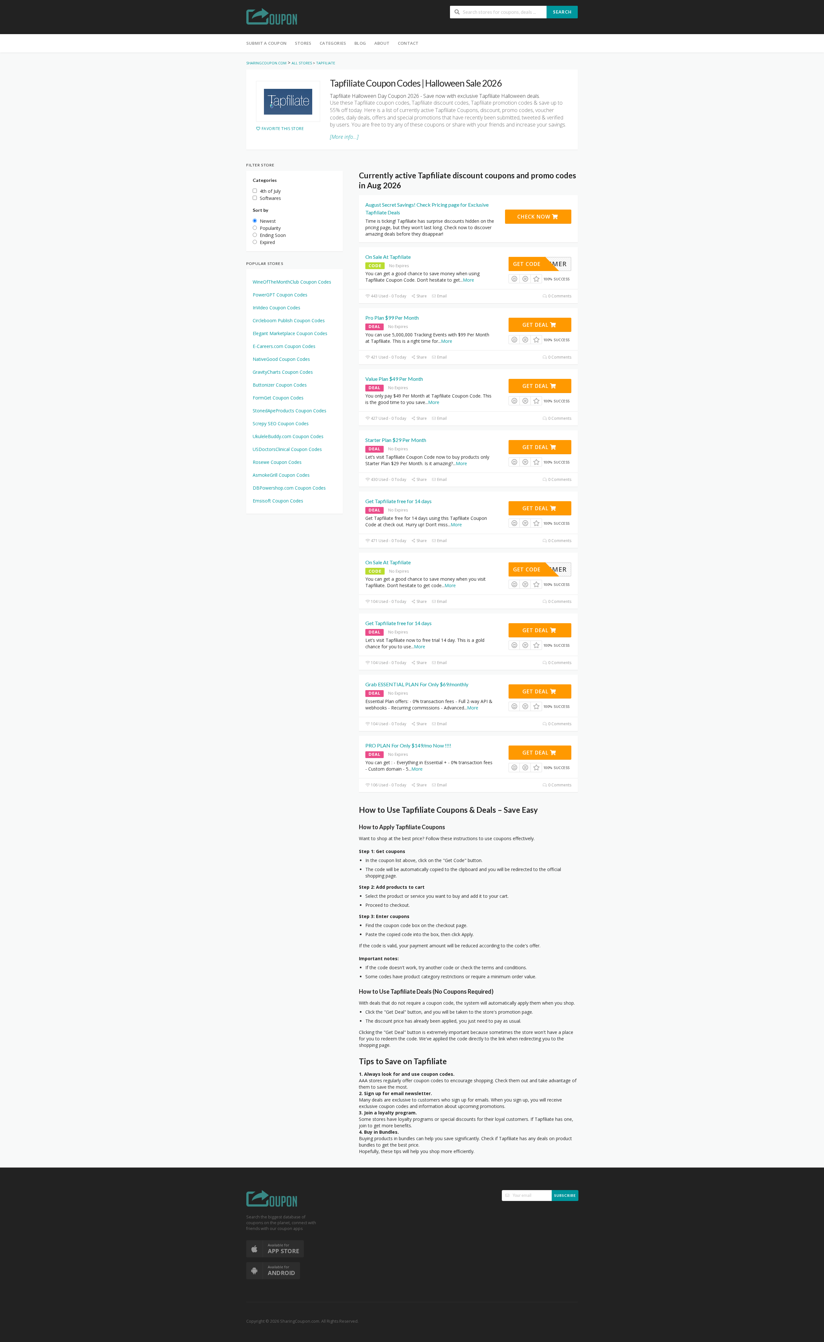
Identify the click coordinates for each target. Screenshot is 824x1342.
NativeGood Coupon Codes (281, 359)
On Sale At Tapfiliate (388, 257)
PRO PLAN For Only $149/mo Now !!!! (408, 745)
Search (562, 11)
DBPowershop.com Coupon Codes (289, 488)
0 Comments (559, 296)
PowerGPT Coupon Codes (280, 295)
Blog (360, 43)
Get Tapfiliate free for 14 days (398, 501)
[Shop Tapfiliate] (288, 101)
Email (441, 296)
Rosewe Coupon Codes (277, 462)
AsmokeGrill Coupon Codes (281, 475)
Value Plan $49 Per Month (394, 379)
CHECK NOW (534, 216)
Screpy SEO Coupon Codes (281, 423)
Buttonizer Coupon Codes (280, 385)
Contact (408, 43)
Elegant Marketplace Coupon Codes (290, 333)
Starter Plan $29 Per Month (395, 440)
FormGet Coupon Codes (278, 398)
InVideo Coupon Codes (276, 308)
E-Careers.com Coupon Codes (284, 346)
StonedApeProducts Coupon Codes (289, 411)
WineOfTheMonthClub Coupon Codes (292, 282)
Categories (333, 43)
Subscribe (565, 1195)
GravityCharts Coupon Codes (283, 372)
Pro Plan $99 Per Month (392, 317)
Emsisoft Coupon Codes (278, 501)
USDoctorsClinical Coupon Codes (287, 449)
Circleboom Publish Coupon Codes (289, 320)
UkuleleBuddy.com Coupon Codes (288, 436)
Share (421, 296)
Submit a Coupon (266, 43)
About (381, 43)
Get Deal (536, 324)
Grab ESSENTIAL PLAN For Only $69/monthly (416, 684)
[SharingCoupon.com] (272, 17)
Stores (303, 43)
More (468, 280)
